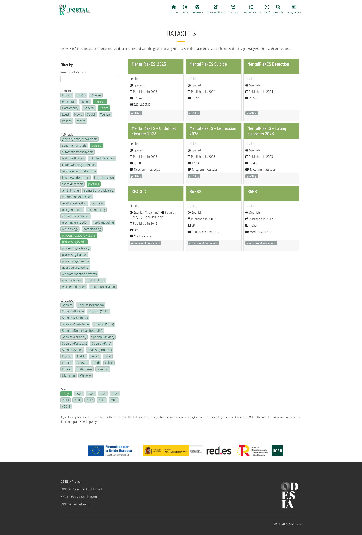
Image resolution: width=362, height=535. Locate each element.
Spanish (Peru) (101, 343)
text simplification (74, 287)
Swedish (102, 369)
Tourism (105, 114)
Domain (65, 91)
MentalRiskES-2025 (149, 64)
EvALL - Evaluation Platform (79, 497)
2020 (115, 394)
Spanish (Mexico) (102, 337)
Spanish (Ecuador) (74, 337)
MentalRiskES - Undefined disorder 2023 (154, 130)
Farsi (108, 356)
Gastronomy (70, 108)
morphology (70, 229)
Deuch (95, 356)
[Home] (76, 9)
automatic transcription (77, 152)
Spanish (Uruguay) (100, 350)
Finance (100, 102)
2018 (77, 400)
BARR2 (195, 191)
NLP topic (66, 134)
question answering (75, 267)
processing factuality (75, 248)
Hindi (96, 363)
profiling (93, 184)
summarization (72, 280)
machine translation (75, 222)
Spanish (67, 305)
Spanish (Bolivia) (73, 311)
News (78, 114)
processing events (74, 242)
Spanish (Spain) (72, 350)
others (81, 121)
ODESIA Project (71, 481)
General (89, 108)
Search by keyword (73, 72)
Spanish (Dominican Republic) (82, 331)
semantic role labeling (99, 190)
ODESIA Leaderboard (75, 504)
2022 (91, 394)
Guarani (82, 363)
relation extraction (74, 203)
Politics (66, 121)
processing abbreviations (78, 235)
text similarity (96, 280)
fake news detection (75, 177)
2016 (101, 400)
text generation (72, 210)
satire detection (72, 184)
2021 (103, 394)
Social (91, 114)
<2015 (66, 406)
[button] (294, 9)
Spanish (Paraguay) (74, 343)
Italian (109, 363)
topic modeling (104, 222)
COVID (81, 95)
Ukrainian (68, 375)
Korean (66, 369)
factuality (98, 203)
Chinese (85, 375)
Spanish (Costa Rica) (75, 324)
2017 (89, 400)
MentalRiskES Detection (268, 64)
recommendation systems (79, 274)
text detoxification (103, 287)
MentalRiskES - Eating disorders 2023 (266, 130)
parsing (96, 145)
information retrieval (75, 216)
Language (66, 300)
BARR (252, 191)
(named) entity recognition (79, 139)
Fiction (85, 102)
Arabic (81, 356)
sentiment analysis (74, 145)
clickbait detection (102, 158)
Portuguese (84, 369)
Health (104, 108)
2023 (79, 394)
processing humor (74, 255)
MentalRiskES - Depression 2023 (212, 130)
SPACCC (139, 191)
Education (68, 102)
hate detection (104, 177)
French (66, 363)
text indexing (96, 210)
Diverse (96, 95)
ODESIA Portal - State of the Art (81, 489)
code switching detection (79, 165)
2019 (65, 400)
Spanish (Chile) (98, 311)
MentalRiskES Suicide (208, 64)
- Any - (66, 394)
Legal (65, 114)
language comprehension (79, 171)
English (66, 356)
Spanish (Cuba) (104, 324)
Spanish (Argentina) (91, 305)
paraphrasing (92, 229)
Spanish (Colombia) (75, 318)
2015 (113, 400)
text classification (73, 158)
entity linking (70, 190)
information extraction (77, 197)
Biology (67, 95)
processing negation (75, 261)
